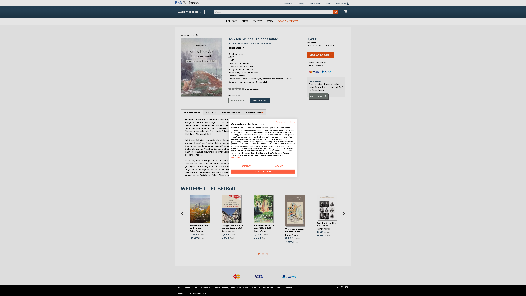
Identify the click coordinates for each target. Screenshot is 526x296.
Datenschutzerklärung (285, 122)
